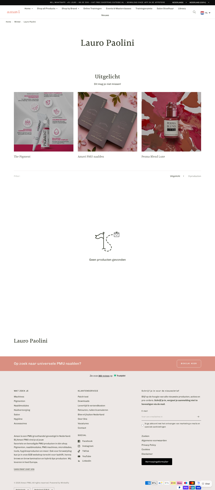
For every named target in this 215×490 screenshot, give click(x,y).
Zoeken (145, 436)
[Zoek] (194, 12)
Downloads (83, 401)
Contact (82, 428)
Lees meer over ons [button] (24, 469)
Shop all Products (46, 8)
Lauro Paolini (30, 22)
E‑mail (145, 411)
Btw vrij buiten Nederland (91, 414)
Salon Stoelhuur (165, 8)
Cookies (146, 449)
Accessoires (20, 423)
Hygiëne (18, 419)
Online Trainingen (92, 8)
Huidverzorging (22, 410)
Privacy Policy (149, 445)
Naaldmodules (21, 405)
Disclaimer (147, 454)
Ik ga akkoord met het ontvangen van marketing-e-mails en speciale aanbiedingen (172, 425)
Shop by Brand (69, 8)
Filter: (17, 176)
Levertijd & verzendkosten (91, 405)
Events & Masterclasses (118, 8)
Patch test (83, 396)
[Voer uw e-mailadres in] (198, 417)
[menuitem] (28, 8)
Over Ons (82, 419)
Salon (17, 414)
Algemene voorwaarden (154, 440)
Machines (19, 396)
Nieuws (105, 15)
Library (182, 8)
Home (28, 8)
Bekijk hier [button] (189, 363)
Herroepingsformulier (156, 461)
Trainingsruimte (144, 8)
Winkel (17, 22)
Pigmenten (19, 401)
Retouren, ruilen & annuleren (93, 410)
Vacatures (83, 423)
